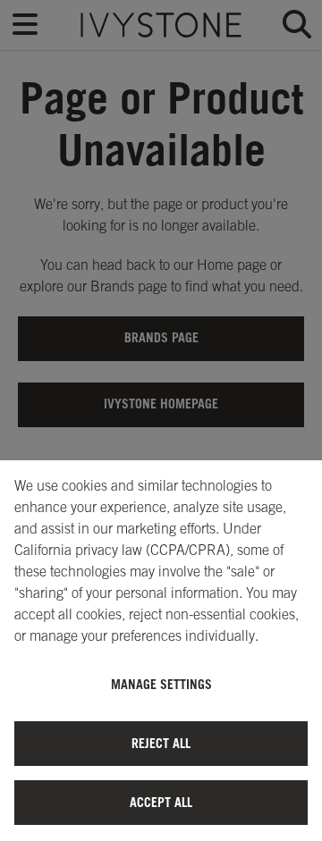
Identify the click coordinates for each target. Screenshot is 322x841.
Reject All (161, 743)
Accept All (161, 802)
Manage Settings (161, 684)
